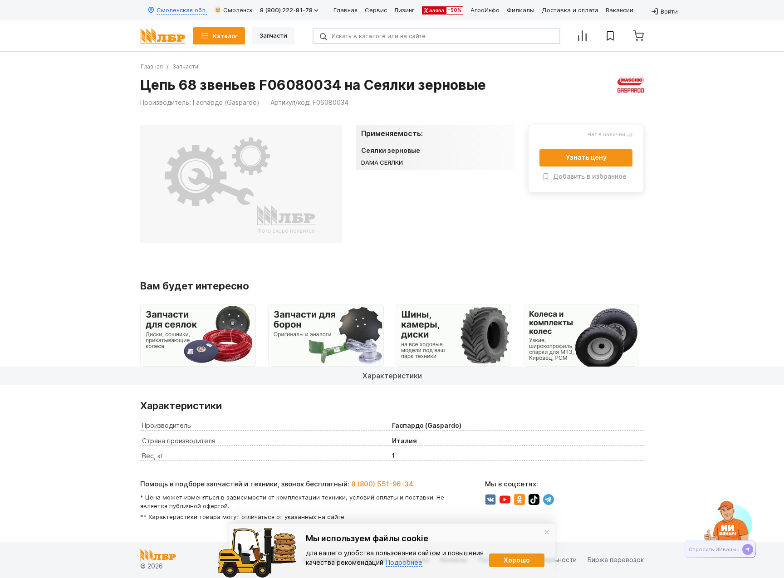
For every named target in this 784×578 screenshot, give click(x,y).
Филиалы (520, 10)
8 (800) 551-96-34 (382, 484)
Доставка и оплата (570, 10)
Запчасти (185, 66)
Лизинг (404, 10)
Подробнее (404, 562)
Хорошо (517, 560)
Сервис (376, 10)
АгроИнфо (485, 10)
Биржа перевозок (616, 560)
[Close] (547, 532)
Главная (345, 10)
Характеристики (392, 375)
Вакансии (619, 10)
